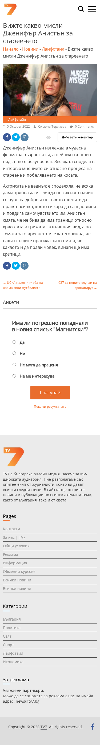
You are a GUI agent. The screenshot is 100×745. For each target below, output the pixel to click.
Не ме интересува (37, 376)
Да (22, 342)
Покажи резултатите (50, 406)
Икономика (13, 661)
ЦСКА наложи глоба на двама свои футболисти (23, 285)
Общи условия (16, 545)
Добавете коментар (77, 137)
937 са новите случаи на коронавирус (77, 285)
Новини (30, 49)
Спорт (8, 644)
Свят (7, 636)
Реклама (10, 554)
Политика (12, 627)
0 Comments (84, 126)
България (12, 619)
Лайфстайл (53, 49)
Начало (11, 49)
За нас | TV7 (14, 537)
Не (22, 353)
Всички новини (17, 579)
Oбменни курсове (19, 571)
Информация (15, 562)
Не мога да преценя (39, 364)
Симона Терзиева (52, 126)
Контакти (11, 528)
